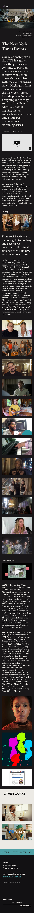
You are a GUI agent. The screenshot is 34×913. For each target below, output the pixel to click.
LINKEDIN (18, 877)
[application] (17, 18)
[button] (17, 18)
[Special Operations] (5, 6)
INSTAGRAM (8, 877)
